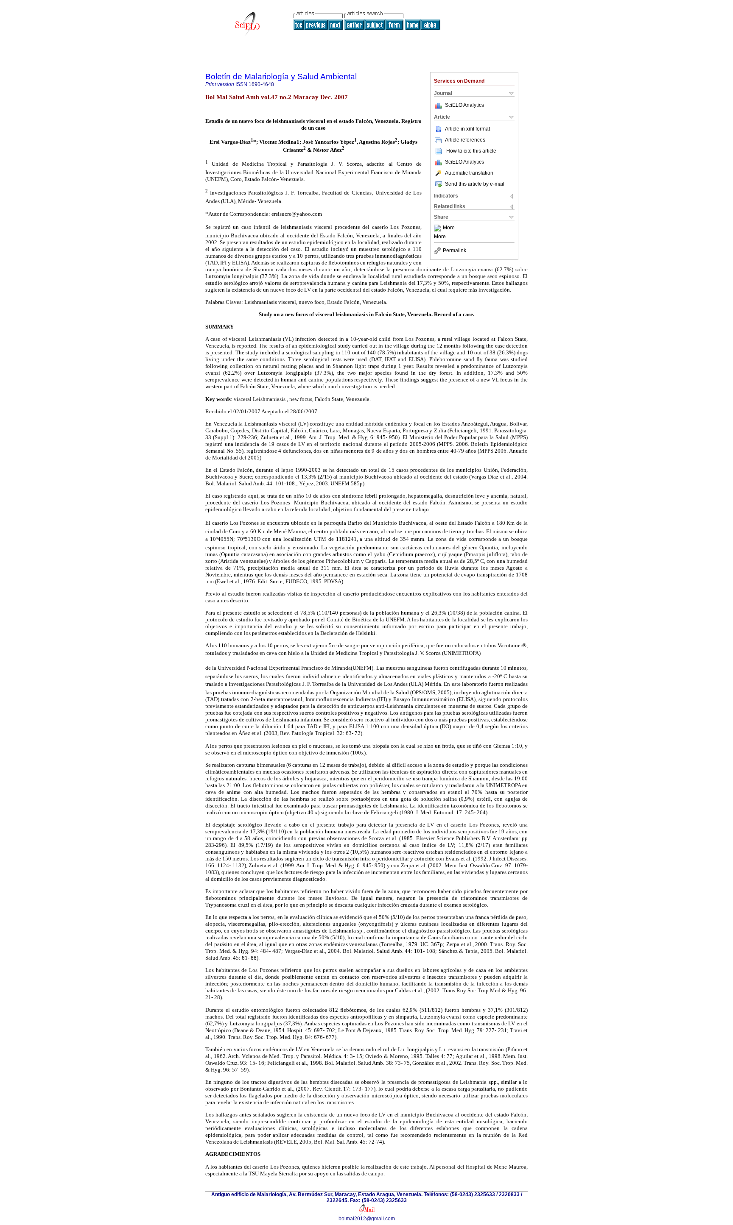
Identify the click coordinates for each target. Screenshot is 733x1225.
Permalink (454, 250)
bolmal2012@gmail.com (367, 1219)
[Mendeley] (438, 228)
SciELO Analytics (464, 105)
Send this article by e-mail (474, 184)
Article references (465, 140)
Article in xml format (467, 129)
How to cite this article (471, 151)
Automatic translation (469, 173)
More (449, 228)
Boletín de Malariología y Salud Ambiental (281, 76)
